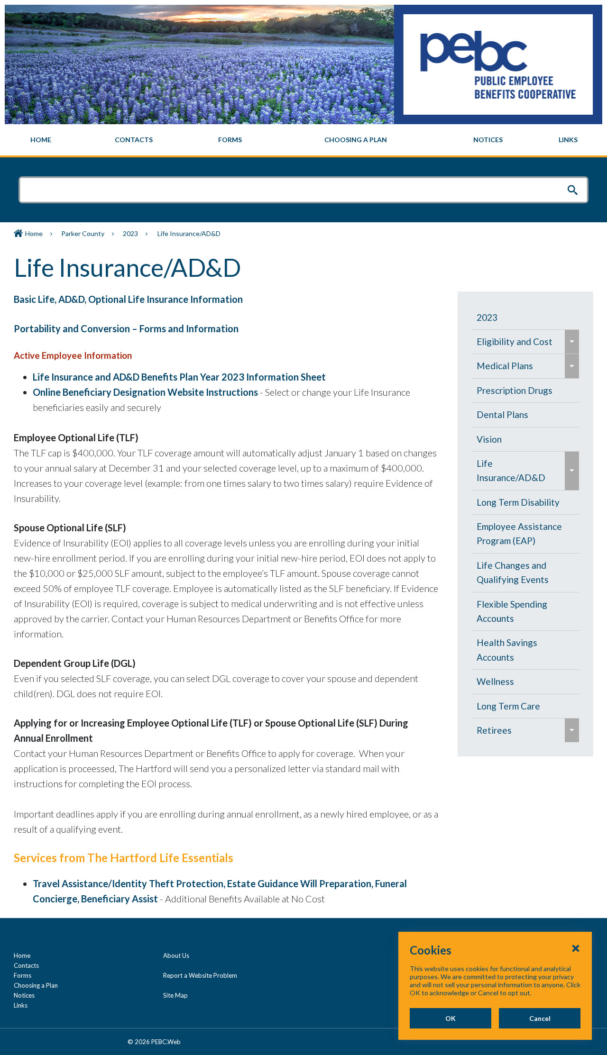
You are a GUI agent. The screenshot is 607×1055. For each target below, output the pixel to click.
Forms (22, 975)
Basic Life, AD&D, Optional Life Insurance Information (128, 299)
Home (34, 233)
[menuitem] (41, 139)
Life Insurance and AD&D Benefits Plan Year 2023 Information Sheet (179, 376)
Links (21, 1005)
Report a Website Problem (200, 975)
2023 (130, 233)
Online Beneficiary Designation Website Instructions (145, 392)
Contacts (26, 965)
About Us (176, 955)
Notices (24, 995)
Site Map (175, 995)
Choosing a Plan (36, 985)
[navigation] (303, 139)
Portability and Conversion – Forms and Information (126, 328)
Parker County (82, 233)
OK (450, 1018)
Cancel (540, 1018)
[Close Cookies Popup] (575, 948)
